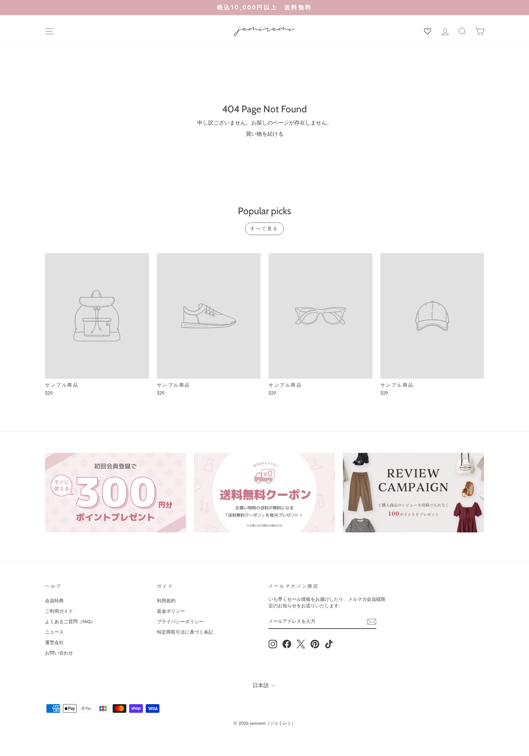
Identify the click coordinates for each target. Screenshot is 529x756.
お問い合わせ (59, 652)
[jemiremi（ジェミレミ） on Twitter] (301, 644)
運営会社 (54, 642)
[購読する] (371, 621)
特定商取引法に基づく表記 (185, 632)
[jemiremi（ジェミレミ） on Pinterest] (315, 644)
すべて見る (264, 228)
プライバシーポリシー (180, 621)
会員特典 (54, 600)
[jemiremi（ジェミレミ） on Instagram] (272, 644)
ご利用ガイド (59, 611)
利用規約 (166, 600)
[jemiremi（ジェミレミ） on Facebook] (286, 644)
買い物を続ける (265, 134)
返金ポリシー (171, 611)
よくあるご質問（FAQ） (70, 621)
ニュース (54, 632)
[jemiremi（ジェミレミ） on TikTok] (329, 644)
